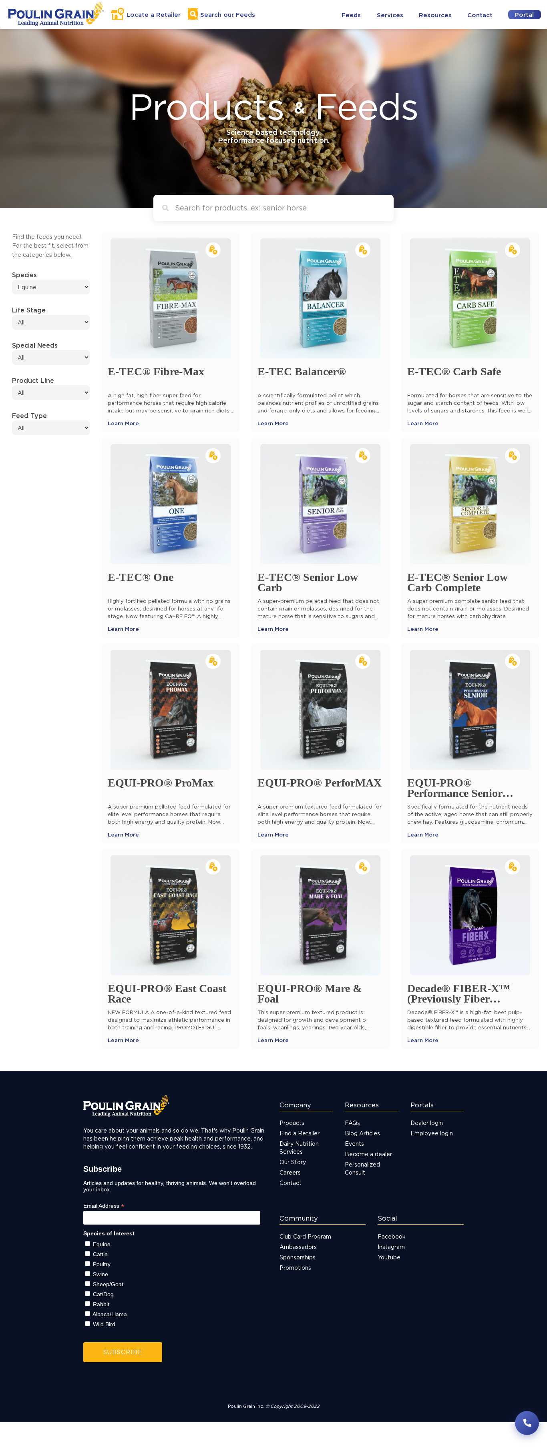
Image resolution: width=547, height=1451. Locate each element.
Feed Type (29, 415)
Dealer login (426, 1123)
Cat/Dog (103, 1294)
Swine (100, 1274)
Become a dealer (368, 1154)
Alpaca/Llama (110, 1314)
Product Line (33, 380)
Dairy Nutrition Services (299, 1148)
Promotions (295, 1268)
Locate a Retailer (154, 14)
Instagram (391, 1247)
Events (354, 1144)
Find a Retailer (300, 1133)
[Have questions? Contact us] (527, 1423)
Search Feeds (227, 14)
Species (24, 274)
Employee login (431, 1133)
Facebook (392, 1236)
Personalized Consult (362, 1168)
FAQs (352, 1123)
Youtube (389, 1257)
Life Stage (29, 310)
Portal (524, 14)
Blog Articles (362, 1133)
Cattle (100, 1254)
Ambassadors (298, 1247)
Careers (290, 1172)
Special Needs (35, 345)
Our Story (293, 1162)
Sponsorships (298, 1257)
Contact (480, 15)
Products (292, 1123)
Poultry (102, 1264)
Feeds (351, 15)
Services (390, 15)
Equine (102, 1244)
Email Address (103, 1206)
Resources (435, 15)
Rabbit (101, 1304)
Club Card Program (305, 1236)
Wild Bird (104, 1324)
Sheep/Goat (108, 1284)
